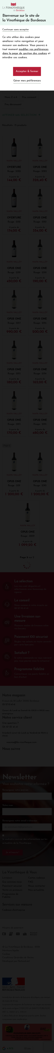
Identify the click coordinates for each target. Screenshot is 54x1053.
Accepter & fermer (27, 71)
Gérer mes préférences (27, 80)
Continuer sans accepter (15, 29)
